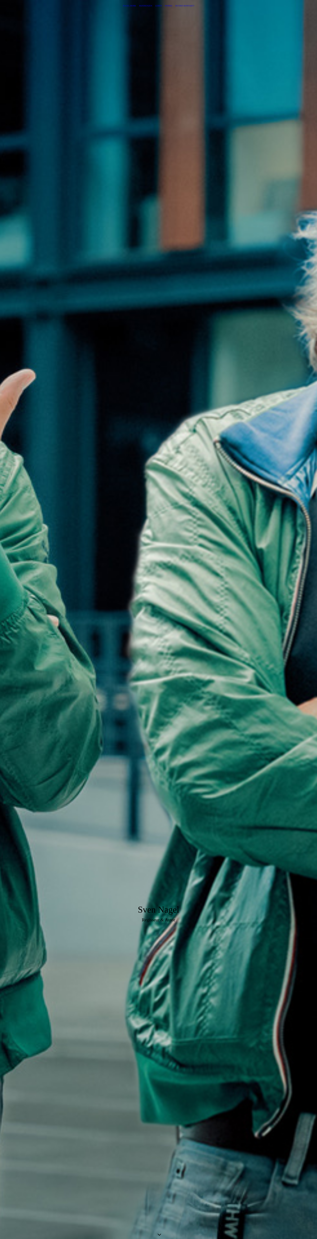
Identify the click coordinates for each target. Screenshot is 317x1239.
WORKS (168, 6)
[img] (158, 619)
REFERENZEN (145, 6)
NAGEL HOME (129, 6)
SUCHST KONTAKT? (184, 6)
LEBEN (158, 6)
